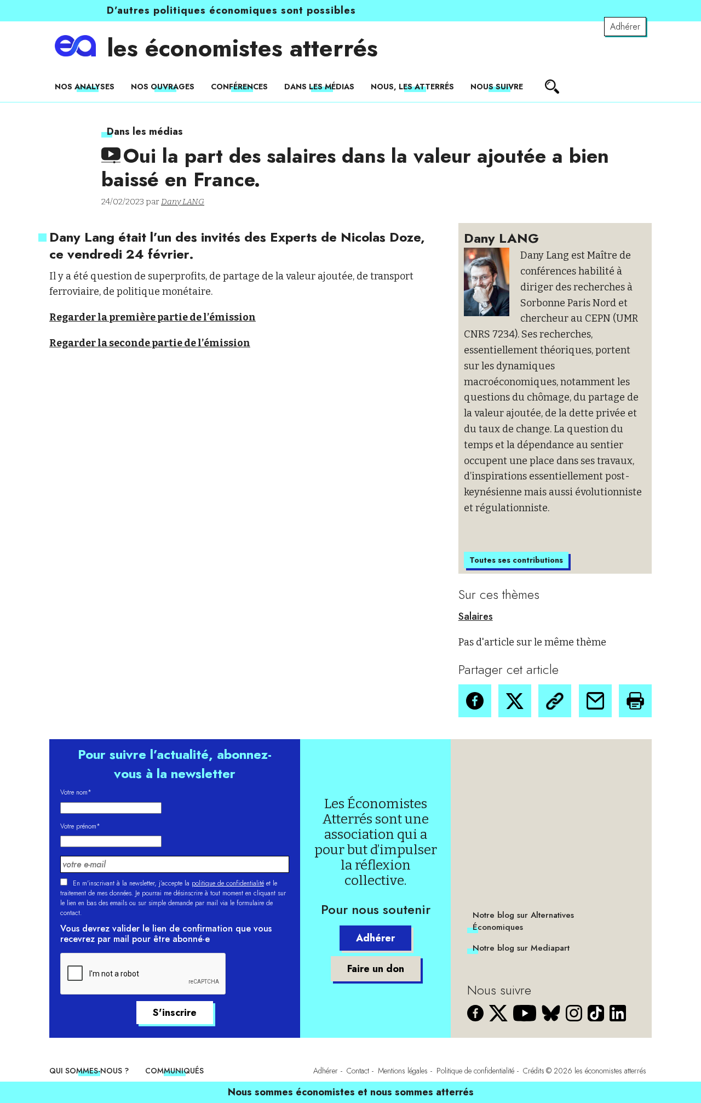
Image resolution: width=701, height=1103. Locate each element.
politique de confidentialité (228, 883)
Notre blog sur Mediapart (521, 948)
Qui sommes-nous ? (89, 1070)
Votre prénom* (80, 826)
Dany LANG (182, 202)
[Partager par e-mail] (595, 700)
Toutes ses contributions (516, 560)
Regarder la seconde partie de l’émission (149, 343)
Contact (358, 1070)
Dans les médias (319, 86)
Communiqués (174, 1070)
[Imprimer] (635, 700)
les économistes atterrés (242, 48)
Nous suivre (496, 86)
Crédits (533, 1070)
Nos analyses (84, 86)
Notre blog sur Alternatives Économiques (523, 921)
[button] (474, 700)
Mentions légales (403, 1070)
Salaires (475, 616)
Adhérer (625, 26)
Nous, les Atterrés (412, 86)
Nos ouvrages (162, 86)
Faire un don (375, 969)
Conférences (239, 86)
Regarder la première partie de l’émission (152, 317)
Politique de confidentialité (475, 1070)
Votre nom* (75, 792)
